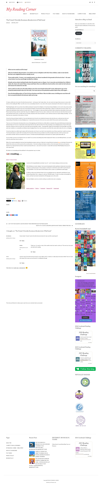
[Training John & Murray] (94, 232)
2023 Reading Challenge (83, 444)
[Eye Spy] (76, 250)
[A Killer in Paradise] (76, 255)
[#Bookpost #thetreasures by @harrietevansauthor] (88, 302)
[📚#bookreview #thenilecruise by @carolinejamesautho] (82, 296)
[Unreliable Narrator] (85, 246)
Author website (30, 188)
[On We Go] (91, 237)
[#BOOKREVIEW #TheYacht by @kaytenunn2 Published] (93, 312)
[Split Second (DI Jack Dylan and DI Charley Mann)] (76, 232)
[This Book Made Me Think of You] (76, 259)
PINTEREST (13, 2)
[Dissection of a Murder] (85, 241)
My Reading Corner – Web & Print (14, 448)
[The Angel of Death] (79, 237)
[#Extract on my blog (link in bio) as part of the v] (77, 296)
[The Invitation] (82, 250)
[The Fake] (79, 268)
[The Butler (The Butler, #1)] (82, 237)
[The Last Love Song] (76, 264)
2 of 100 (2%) (86, 454)
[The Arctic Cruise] (94, 259)
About (25, 13)
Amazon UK (49, 188)
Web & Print (92, 13)
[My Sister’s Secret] (94, 237)
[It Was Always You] (82, 232)
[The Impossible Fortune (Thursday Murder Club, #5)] (82, 268)
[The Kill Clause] (88, 259)
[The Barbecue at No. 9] (85, 259)
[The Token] (88, 264)
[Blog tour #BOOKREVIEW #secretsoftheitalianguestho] (88, 307)
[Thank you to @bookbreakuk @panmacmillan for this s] (77, 312)
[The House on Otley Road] (85, 237)
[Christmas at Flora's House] (85, 255)
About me (8, 442)
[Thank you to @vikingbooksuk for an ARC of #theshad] (77, 291)
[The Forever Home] (94, 246)
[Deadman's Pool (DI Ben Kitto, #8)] (85, 268)
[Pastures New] (94, 264)
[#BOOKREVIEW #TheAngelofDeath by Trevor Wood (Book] (93, 296)
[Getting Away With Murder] (85, 232)
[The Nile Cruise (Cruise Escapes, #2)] (76, 237)
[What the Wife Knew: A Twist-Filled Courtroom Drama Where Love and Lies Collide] (91, 264)
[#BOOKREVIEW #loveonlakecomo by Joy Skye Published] (88, 312)
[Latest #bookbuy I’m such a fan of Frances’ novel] (82, 302)
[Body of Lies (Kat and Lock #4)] (79, 246)
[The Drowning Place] (94, 241)
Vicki (7, 256)
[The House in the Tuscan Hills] (79, 250)
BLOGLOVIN (20, 2)
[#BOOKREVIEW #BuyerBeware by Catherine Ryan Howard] (88, 296)
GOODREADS (28, 2)
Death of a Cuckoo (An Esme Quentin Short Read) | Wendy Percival (53, 225)
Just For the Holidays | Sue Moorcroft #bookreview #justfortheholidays (28, 223)
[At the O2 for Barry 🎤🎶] (93, 307)
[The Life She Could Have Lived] (76, 268)
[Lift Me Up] (88, 246)
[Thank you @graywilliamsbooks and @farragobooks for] (82, 312)
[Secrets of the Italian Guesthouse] (82, 241)
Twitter (37, 188)
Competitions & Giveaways (13, 445)
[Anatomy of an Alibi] (82, 259)
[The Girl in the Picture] (76, 246)
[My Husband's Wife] (88, 250)
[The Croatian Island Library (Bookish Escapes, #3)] (79, 259)
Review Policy (34, 13)
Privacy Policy (45, 13)
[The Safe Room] (88, 237)
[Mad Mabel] (79, 232)
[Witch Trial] (91, 246)
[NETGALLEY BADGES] (85, 382)
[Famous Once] (94, 255)
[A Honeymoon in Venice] (88, 232)
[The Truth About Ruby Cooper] (79, 255)
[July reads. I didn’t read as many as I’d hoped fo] (93, 291)
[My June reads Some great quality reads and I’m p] (77, 307)
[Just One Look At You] (91, 255)
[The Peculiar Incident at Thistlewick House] (88, 255)
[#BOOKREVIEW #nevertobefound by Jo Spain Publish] (82, 307)
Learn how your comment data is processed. (32, 303)
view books (90, 342)
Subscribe (79, 33)
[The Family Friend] (85, 250)
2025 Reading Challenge (83, 354)
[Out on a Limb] (79, 264)
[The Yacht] (88, 241)
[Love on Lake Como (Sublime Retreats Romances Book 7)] (91, 241)
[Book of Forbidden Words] (94, 250)
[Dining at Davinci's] (91, 232)
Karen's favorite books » (91, 273)
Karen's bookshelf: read (83, 229)
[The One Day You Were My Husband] (79, 241)
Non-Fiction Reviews (68, 13)
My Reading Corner (21, 9)
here (59, 142)
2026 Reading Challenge (83, 333)
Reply (23, 240)
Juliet (47, 482)
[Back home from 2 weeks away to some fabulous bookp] (88, 291)
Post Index (56, 13)
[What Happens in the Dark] (82, 255)
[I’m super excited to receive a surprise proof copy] (82, 291)
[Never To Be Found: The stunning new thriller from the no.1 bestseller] (76, 241)
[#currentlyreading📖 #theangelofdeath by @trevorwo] (93, 302)
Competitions (82, 13)
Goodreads (56, 188)
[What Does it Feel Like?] (82, 264)
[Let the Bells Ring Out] (85, 264)
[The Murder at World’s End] (91, 259)
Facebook (43, 188)
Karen (81, 337)
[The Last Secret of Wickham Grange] (82, 246)
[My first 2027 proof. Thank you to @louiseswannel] (77, 302)
